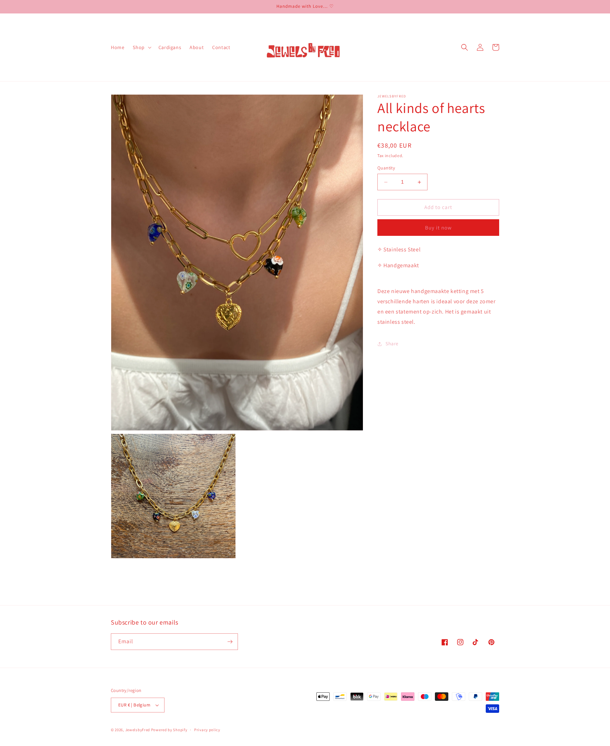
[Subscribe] (230, 641)
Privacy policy (207, 729)
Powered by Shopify (169, 729)
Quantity (386, 168)
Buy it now (438, 227)
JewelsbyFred (137, 729)
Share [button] (392, 343)
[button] (141, 47)
